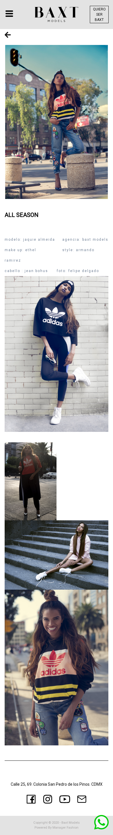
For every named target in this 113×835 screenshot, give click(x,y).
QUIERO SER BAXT (99, 14)
